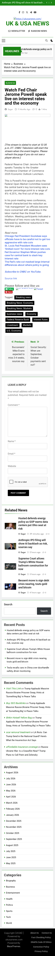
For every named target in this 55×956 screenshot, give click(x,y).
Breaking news (23, 297)
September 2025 (14, 839)
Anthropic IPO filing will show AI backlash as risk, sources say (33, 544)
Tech (8, 917)
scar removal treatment (18, 732)
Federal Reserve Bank (18, 319)
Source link (11, 278)
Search (8, 604)
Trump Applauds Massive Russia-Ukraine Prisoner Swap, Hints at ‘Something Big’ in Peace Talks (27, 692)
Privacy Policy (41, 951)
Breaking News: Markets (19, 308)
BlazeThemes (13, 946)
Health (9, 899)
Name (12, 441)
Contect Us (47, 933)
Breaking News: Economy (20, 303)
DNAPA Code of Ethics (41, 942)
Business (10, 82)
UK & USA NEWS (27, 23)
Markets (27, 325)
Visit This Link (13, 688)
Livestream (12, 325)
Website (12, 466)
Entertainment (13, 892)
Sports (9, 911)
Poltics (9, 905)
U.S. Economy (14, 330)
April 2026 (11, 796)
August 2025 (12, 845)
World (9, 923)
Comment (14, 405)
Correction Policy (41, 947)
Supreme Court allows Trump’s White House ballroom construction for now (23, 3)
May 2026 (10, 790)
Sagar (10, 109)
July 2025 (10, 851)
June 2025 (11, 857)
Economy (31, 314)
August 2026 (12, 772)
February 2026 (13, 809)
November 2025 (13, 827)
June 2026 (11, 784)
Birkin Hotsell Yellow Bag (19, 717)
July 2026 (10, 778)
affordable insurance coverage (22, 746)
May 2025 (10, 863)
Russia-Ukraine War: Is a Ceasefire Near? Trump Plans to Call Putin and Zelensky (27, 751)
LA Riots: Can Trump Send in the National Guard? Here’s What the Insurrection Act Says (26, 736)
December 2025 (13, 821)
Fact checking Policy (41, 937)
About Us (34, 933)
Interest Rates (41, 319)
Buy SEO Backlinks (16, 703)
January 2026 (12, 815)
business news (14, 314)
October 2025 (12, 833)
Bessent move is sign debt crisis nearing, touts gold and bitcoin (33, 584)
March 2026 (11, 803)
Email (11, 453)
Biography (11, 880)
